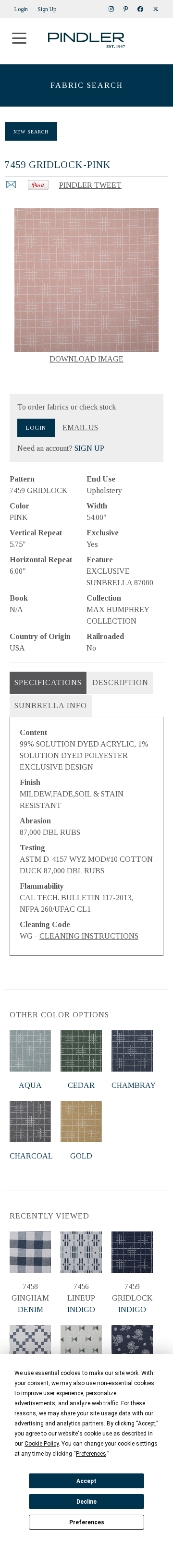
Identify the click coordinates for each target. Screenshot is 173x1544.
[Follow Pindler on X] (155, 9)
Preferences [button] (91, 1453)
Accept (86, 1481)
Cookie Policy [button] (42, 1443)
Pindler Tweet (90, 185)
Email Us (80, 428)
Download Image (86, 359)
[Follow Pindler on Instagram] (111, 9)
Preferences (86, 1522)
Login (21, 9)
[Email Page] (11, 187)
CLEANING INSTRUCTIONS (88, 936)
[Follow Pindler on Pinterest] (126, 9)
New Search (31, 131)
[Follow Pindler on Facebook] (140, 9)
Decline (86, 1501)
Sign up (46, 9)
